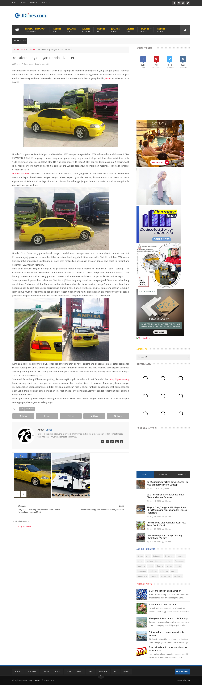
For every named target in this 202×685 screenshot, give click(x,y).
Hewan (46, 671)
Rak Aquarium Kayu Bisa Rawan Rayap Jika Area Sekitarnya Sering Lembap (168, 483)
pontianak (154, 576)
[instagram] (179, 3)
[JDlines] (102, 441)
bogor (150, 566)
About (23, 3)
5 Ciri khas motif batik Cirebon (165, 591)
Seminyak (168, 561)
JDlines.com (36, 680)
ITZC (115, 671)
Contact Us (45, 3)
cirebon (169, 566)
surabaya (178, 576)
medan (174, 571)
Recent (145, 474)
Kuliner (18, 671)
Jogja (148, 556)
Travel (80, 671)
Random (163, 474)
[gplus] (183, 3)
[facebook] (174, 3)
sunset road (166, 576)
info (23, 49)
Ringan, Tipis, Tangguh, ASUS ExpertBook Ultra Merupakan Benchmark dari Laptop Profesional (167, 510)
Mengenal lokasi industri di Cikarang (168, 618)
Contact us (183, 671)
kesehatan (153, 571)
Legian (140, 561)
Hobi (69, 671)
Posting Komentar (23, 526)
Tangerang (179, 561)
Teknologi (102, 671)
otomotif (31, 49)
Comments (181, 474)
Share (48, 416)
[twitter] (188, 3)
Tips (90, 671)
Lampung (181, 556)
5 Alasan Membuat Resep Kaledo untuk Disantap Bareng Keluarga (165, 496)
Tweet (24, 416)
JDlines (57, 29)
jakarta (178, 566)
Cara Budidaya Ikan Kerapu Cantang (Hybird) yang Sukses (164, 536)
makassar (164, 571)
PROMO (126, 671)
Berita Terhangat (36, 29)
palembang (142, 576)
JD (189, 680)
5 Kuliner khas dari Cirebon (163, 604)
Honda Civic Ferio (21, 173)
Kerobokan (169, 556)
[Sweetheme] (112, 441)
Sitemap (33, 3)
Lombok (149, 561)
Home (14, 3)
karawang (142, 571)
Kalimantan (157, 556)
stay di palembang (119, 379)
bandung (141, 566)
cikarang (159, 566)
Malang (158, 561)
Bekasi (140, 556)
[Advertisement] (136, 15)
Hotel (57, 671)
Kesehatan (32, 671)
